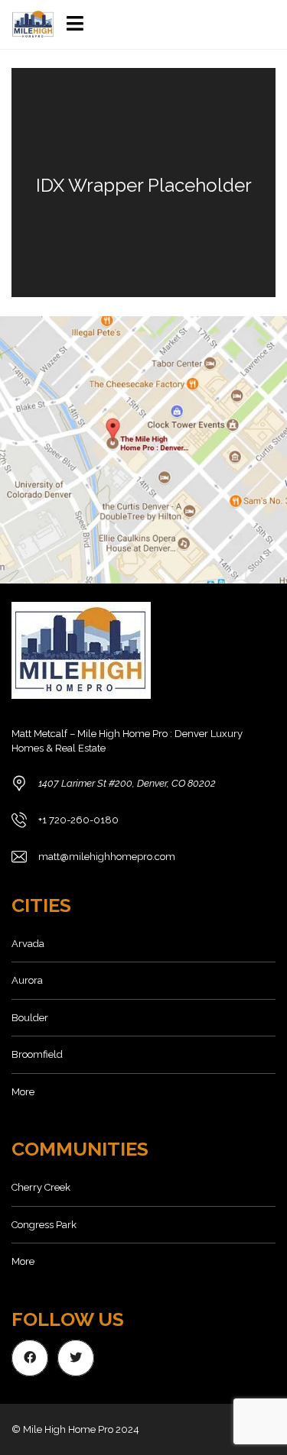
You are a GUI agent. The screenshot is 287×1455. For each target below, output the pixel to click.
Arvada (27, 943)
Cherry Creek (40, 1187)
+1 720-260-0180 (78, 820)
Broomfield (37, 1054)
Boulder (29, 1017)
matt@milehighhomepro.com (106, 856)
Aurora (27, 980)
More (22, 1092)
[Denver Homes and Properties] (27, 25)
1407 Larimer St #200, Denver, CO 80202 (127, 783)
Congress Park (44, 1224)
